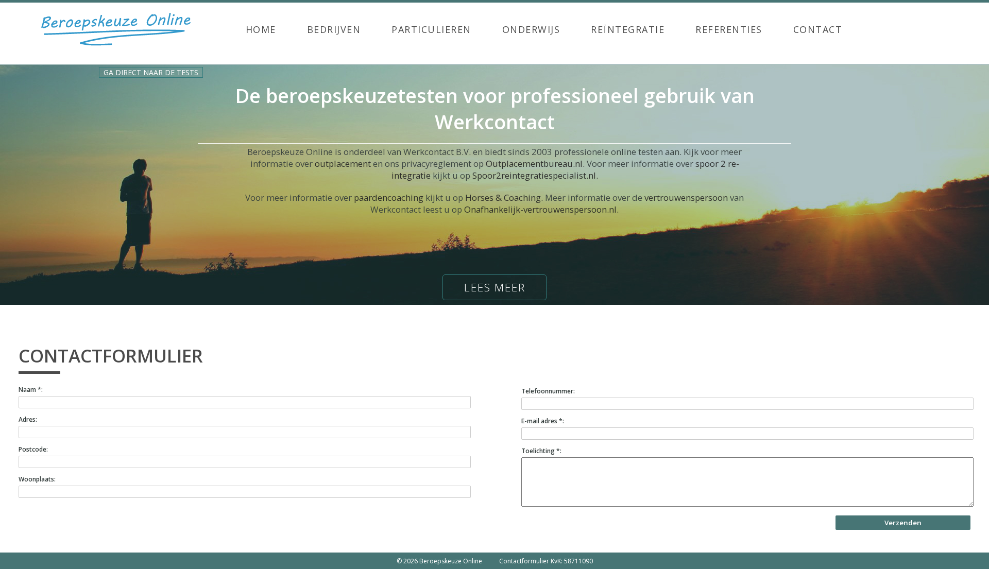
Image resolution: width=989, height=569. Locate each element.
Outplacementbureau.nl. (535, 163)
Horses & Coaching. (504, 197)
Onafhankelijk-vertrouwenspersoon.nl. (541, 209)
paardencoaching (388, 197)
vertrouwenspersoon (686, 197)
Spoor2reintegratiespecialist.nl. (535, 175)
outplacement (343, 163)
